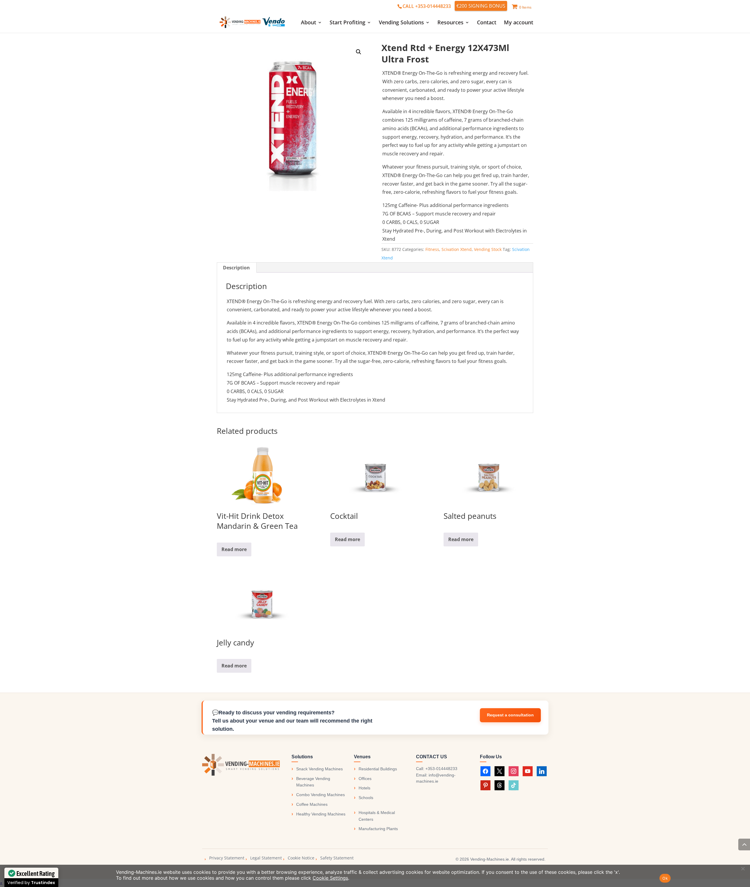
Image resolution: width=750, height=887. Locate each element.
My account (518, 23)
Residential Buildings (378, 769)
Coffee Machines (312, 804)
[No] (743, 868)
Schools (366, 797)
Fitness (432, 249)
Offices (365, 778)
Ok (665, 878)
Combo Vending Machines (320, 794)
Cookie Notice (301, 858)
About (308, 23)
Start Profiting (347, 23)
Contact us (510, 715)
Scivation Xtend (457, 249)
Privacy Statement (226, 858)
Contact (486, 23)
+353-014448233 (441, 768)
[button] (358, 52)
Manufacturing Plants (378, 828)
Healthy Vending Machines (320, 814)
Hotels (364, 788)
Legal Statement (266, 858)
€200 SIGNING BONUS (481, 6)
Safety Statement (337, 858)
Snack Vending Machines (319, 769)
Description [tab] (236, 267)
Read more (234, 549)
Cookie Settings (330, 878)
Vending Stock (488, 249)
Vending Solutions (401, 23)
